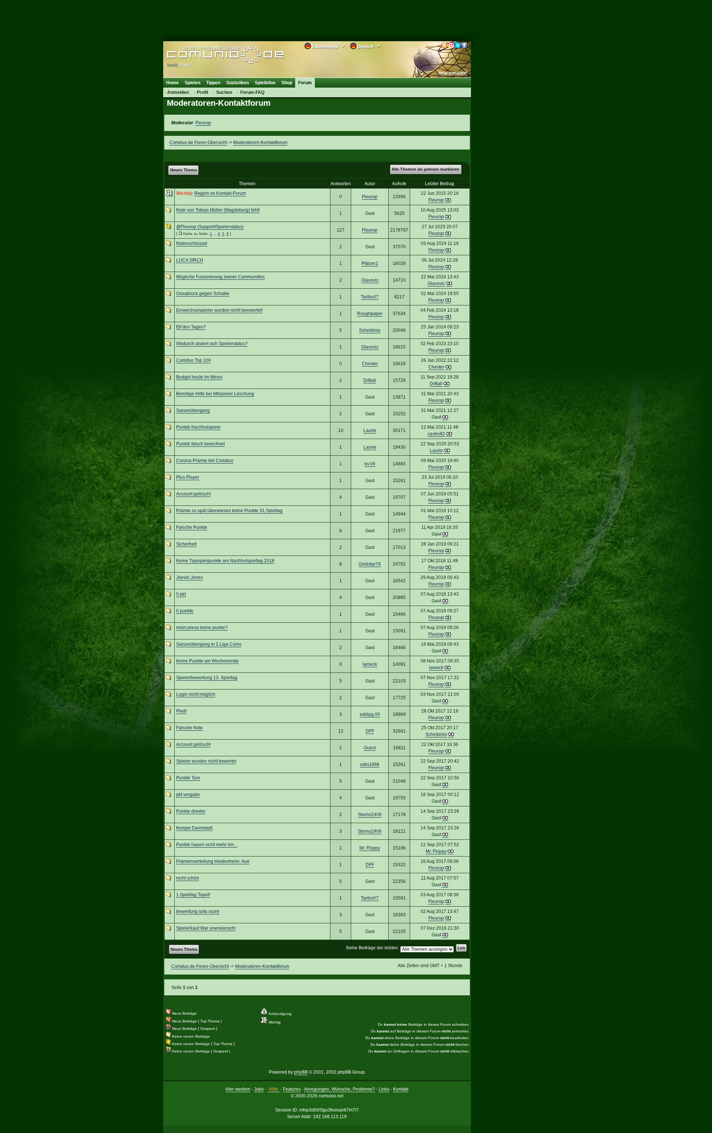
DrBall (369, 380)
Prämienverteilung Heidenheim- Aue (213, 861)
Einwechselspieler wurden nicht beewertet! (219, 310)
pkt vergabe (188, 794)
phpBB (301, 1072)
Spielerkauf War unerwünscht (205, 928)
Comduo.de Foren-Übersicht (198, 142)
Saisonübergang (193, 410)
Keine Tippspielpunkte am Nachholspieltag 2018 (225, 560)
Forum (305, 82)
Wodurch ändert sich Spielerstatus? (212, 343)
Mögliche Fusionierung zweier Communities (220, 276)
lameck (370, 664)
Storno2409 (370, 814)
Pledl (181, 711)
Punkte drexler (190, 811)
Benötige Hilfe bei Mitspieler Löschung (215, 393)
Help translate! (453, 73)
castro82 (436, 433)
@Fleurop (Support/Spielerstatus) (210, 226)
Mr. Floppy (369, 848)
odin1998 (369, 764)
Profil (202, 92)
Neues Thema (183, 170)
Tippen (213, 82)
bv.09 (370, 463)
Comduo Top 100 (193, 360)
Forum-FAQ (252, 92)
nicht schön (187, 878)
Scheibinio (369, 330)
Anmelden (178, 92)
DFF (370, 731)
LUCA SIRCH (189, 260)
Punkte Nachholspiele (198, 427)
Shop (286, 82)
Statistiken (237, 82)
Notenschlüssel (191, 243)
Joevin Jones (189, 577)
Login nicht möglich (195, 694)
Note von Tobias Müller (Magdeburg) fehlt (218, 210)
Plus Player (187, 477)
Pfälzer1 (370, 263)
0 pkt (181, 594)
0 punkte (185, 610)
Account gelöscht (193, 494)
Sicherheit (186, 544)
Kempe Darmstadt (194, 828)
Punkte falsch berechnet (200, 443)
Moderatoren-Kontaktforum (260, 142)
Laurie (369, 430)
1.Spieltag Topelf (193, 894)
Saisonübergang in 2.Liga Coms (208, 644)
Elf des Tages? (191, 327)
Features (292, 1089)
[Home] (214, 54)
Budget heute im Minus (199, 377)
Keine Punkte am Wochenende (207, 661)
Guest (370, 747)
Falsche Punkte (191, 527)
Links (384, 1089)
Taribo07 (370, 296)
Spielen (192, 82)
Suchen (224, 92)
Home (172, 82)
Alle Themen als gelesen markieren (425, 169)
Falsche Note (189, 727)
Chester (370, 363)
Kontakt (400, 1089)
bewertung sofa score (198, 911)
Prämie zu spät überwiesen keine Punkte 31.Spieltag (229, 510)
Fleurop (203, 122)
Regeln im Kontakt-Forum (220, 193)
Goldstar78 (370, 564)
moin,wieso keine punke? (202, 627)
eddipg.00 (370, 714)
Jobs (259, 1089)
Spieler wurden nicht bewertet (206, 761)
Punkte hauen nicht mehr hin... (206, 844)
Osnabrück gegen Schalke (203, 293)
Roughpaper (370, 313)
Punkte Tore (188, 777)
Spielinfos (265, 82)
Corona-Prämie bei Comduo (204, 460)
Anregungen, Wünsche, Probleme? (339, 1089)
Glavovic (370, 280)
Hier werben (237, 1089)
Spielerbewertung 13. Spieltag (206, 677)
